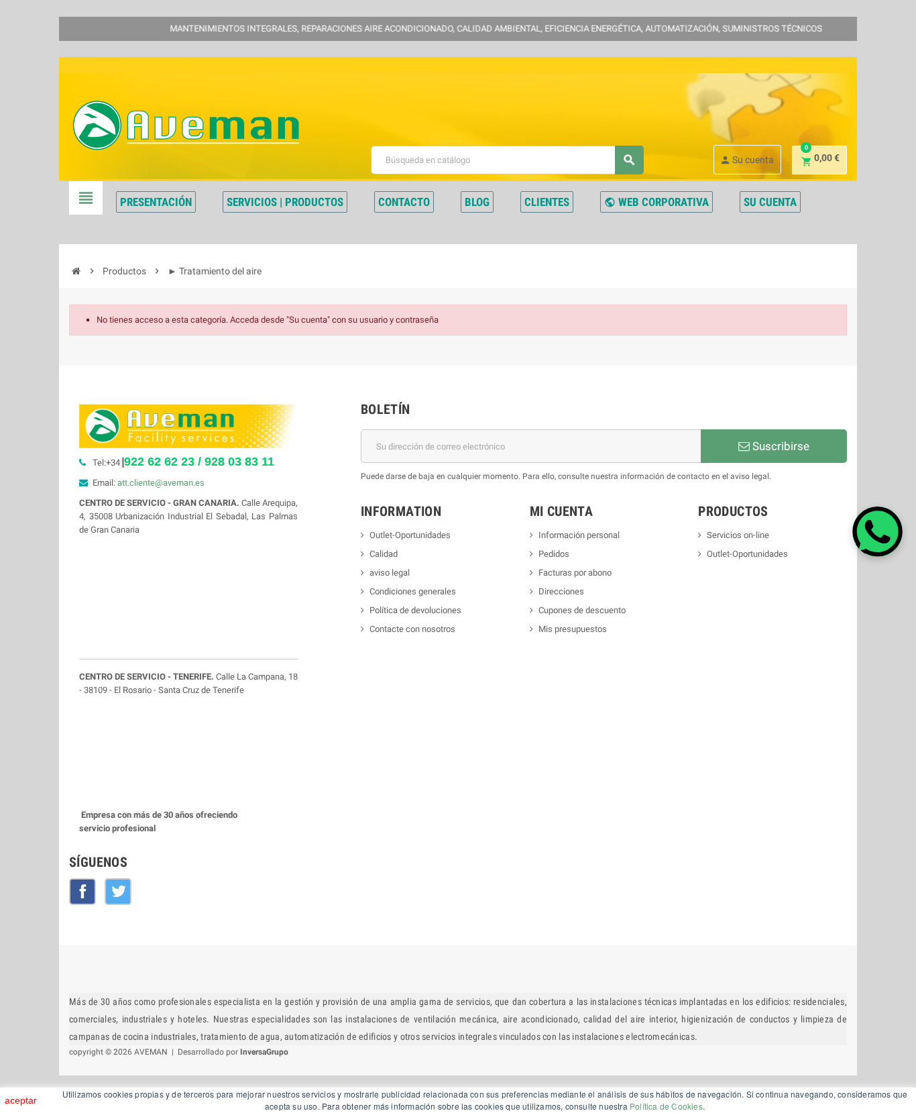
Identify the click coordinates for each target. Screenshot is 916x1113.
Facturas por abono (575, 573)
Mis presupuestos (572, 629)
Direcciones (561, 591)
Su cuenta (747, 160)
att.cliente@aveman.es (161, 483)
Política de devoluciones (415, 610)
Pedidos (553, 554)
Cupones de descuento (582, 610)
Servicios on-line (738, 535)
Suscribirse (779, 446)
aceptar (21, 1100)
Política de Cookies (666, 1106)
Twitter (118, 892)
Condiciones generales (412, 591)
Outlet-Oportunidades (410, 535)
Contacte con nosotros (412, 629)
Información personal (579, 535)
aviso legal (389, 573)
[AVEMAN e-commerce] (185, 125)
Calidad (383, 554)
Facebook (82, 892)
